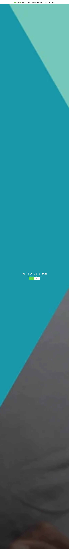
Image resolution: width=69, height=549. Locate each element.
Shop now (31, 278)
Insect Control (40, 2)
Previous (1, 275)
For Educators (34, 2)
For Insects (24, 2)
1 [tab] (32, 547)
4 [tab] (36, 547)
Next (67, 275)
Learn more (37, 278)
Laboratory (29, 2)
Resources (45, 2)
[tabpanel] (34, 276)
